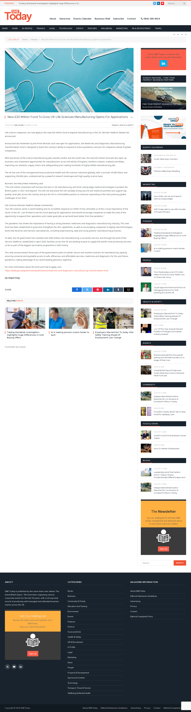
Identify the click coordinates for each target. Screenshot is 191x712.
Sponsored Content (76, 678)
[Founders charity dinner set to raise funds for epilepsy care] (146, 411)
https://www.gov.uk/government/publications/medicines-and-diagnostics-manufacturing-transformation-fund (56, 270)
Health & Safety (126, 125)
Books (70, 591)
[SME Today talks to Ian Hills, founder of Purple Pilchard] (146, 208)
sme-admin (19, 125)
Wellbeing (106, 28)
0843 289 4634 (151, 18)
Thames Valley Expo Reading (167, 171)
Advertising (135, 601)
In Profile (27, 28)
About (52, 18)
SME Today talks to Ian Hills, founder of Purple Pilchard (170, 210)
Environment (73, 611)
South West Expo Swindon (166, 159)
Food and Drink (74, 632)
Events (79, 28)
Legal (52, 28)
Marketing (122, 28)
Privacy (133, 606)
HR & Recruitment (141, 28)
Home (15, 28)
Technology (65, 28)
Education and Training (77, 606)
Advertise (64, 18)
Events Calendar (82, 18)
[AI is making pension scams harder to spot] (69, 318)
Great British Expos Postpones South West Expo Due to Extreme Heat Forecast (169, 373)
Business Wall (102, 18)
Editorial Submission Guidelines (143, 596)
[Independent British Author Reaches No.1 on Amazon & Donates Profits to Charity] (146, 396)
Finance (41, 28)
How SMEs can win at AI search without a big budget (43, 3)
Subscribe (118, 18)
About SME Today (137, 591)
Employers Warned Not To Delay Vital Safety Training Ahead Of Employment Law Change (114, 335)
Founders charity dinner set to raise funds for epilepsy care (170, 413)
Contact (131, 18)
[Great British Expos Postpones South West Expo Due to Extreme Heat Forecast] (146, 370)
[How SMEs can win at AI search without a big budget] (146, 195)
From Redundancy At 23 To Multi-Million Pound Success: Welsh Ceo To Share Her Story (169, 274)
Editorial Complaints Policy (141, 616)
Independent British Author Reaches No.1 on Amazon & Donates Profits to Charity (166, 399)
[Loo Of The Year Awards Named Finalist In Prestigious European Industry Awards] (146, 328)
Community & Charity (76, 601)
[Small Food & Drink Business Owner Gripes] (146, 435)
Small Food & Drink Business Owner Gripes (170, 436)
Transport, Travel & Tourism (79, 688)
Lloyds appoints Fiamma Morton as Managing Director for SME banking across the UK (169, 290)
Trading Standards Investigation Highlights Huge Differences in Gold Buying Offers (25, 335)
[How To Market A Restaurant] (146, 448)
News (5, 28)
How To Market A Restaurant (166, 448)
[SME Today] (18, 15)
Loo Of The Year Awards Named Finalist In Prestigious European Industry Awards (168, 331)
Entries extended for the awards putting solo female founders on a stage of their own (169, 357)
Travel (158, 28)
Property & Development (78, 673)
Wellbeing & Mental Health (79, 693)
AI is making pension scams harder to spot (70, 333)
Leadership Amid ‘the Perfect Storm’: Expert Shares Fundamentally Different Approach (169, 474)
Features (92, 28)
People (71, 667)
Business (72, 596)
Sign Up (163, 549)
